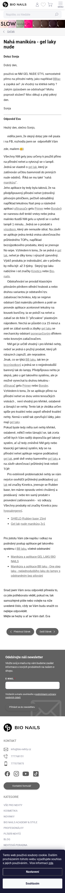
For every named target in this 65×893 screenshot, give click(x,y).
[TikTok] (35, 773)
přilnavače (21, 208)
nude (24, 523)
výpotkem (10, 229)
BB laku (30, 359)
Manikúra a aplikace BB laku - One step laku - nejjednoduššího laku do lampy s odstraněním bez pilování (35, 571)
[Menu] (60, 4)
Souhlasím (32, 883)
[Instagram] (16, 773)
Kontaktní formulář (21, 786)
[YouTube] (26, 773)
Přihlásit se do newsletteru (22, 707)
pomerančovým (40, 333)
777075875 (17, 763)
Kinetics (36, 271)
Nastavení (32, 871)
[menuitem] (13, 805)
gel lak (32, 167)
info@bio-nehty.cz (21, 749)
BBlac (56, 79)
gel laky (15, 422)
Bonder (55, 208)
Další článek (45, 631)
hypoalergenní (13, 510)
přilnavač (9, 385)
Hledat (56, 14)
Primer (39, 208)
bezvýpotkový (12, 364)
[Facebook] (7, 773)
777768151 (17, 756)
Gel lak (15, 523)
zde (51, 863)
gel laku (46, 328)
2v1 (42, 523)
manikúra (10, 182)
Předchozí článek (22, 631)
